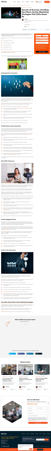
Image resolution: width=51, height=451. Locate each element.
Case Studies (27, 1)
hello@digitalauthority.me (4, 443)
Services (14, 1)
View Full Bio (27, 26)
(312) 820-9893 (3, 442)
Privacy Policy (37, 49)
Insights (37, 433)
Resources (32, 1)
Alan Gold (7, 386)
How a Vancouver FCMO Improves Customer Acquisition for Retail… (8, 379)
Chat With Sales (40, 449)
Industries (18, 1)
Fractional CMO (25, 29)
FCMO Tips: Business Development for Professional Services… (25, 379)
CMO (28, 29)
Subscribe (46, 439)
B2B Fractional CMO (33, 29)
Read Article (4, 389)
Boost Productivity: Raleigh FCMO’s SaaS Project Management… (41, 379)
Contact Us (47, 1)
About (23, 1)
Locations (48, 433)
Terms (41, 49)
